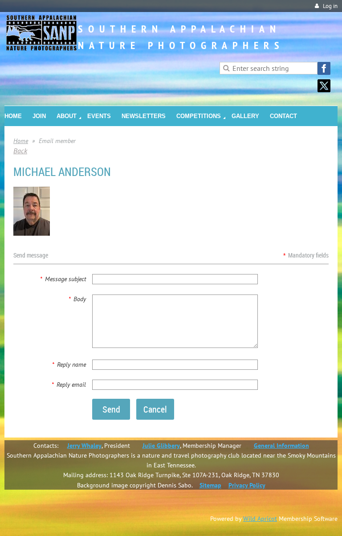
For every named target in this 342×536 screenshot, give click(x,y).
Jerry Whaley (84, 446)
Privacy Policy (246, 485)
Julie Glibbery (161, 446)
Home (20, 141)
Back (20, 150)
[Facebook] (324, 68)
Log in (330, 6)
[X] (324, 85)
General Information (281, 446)
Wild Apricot (260, 519)
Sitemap (210, 485)
